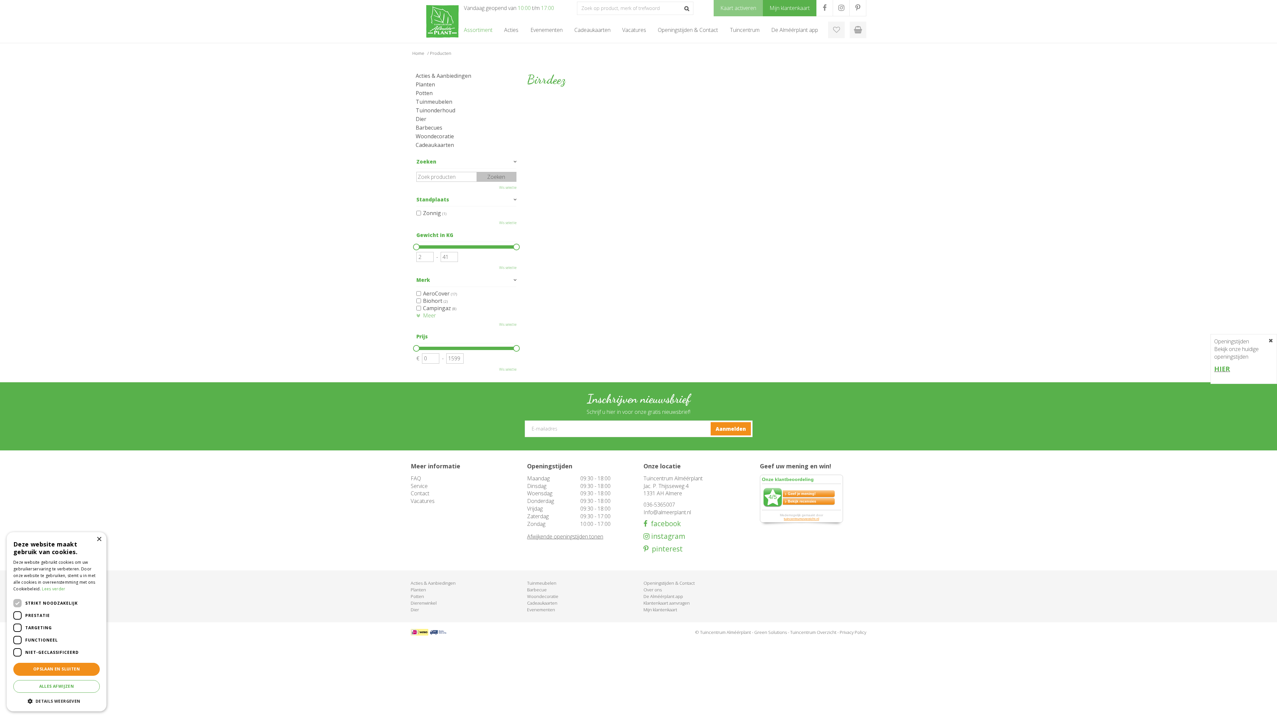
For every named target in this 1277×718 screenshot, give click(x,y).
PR (858, 8)
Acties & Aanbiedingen (443, 75)
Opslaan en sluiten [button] (56, 669)
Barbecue (537, 589)
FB (824, 8)
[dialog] (56, 621)
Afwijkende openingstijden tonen (565, 536)
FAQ (416, 478)
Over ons (652, 589)
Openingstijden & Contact (669, 583)
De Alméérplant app (663, 596)
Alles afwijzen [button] (56, 686)
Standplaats (432, 199)
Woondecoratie (435, 136)
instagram (667, 536)
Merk (423, 280)
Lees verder (53, 589)
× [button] (98, 539)
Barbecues (429, 127)
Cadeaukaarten (435, 145)
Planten (425, 84)
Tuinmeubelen (434, 101)
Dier (421, 119)
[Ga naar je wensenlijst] (836, 30)
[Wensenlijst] (836, 30)
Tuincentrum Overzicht (813, 632)
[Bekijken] (858, 30)
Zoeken (426, 161)
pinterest (665, 548)
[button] (56, 701)
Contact (420, 493)
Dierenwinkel (424, 603)
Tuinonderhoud (435, 110)
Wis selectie (507, 187)
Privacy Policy (853, 632)
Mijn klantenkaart (660, 609)
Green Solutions (770, 632)
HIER (1222, 368)
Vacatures (423, 501)
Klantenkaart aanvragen (666, 603)
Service (419, 486)
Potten (424, 93)
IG (841, 8)
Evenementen (541, 609)
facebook (664, 523)
